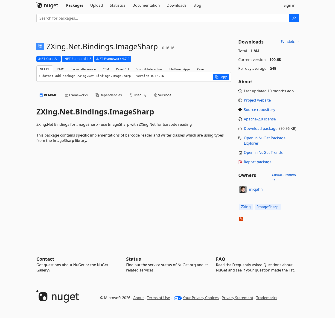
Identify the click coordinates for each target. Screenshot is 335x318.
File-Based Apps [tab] (179, 69)
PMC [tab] (60, 69)
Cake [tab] (200, 69)
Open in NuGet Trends (263, 152)
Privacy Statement (237, 297)
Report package (257, 161)
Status (133, 259)
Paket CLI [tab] (122, 69)
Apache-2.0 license (260, 119)
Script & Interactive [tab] (149, 69)
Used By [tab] (139, 95)
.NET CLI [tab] (44, 69)
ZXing (246, 206)
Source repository (259, 109)
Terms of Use (158, 297)
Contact (45, 259)
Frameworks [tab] (78, 95)
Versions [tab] (164, 95)
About (138, 297)
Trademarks (266, 297)
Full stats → (290, 41)
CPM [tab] (106, 69)
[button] (221, 77)
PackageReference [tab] (83, 69)
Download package (260, 128)
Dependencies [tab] (110, 95)
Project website (257, 100)
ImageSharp (268, 206)
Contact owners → (284, 176)
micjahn (256, 189)
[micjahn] (243, 189)
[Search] (294, 18)
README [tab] (50, 95)
